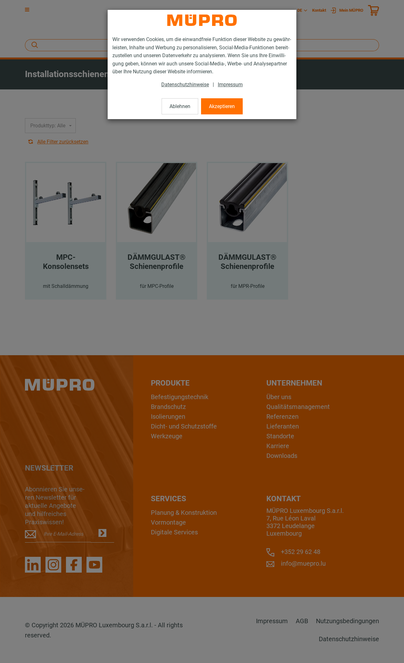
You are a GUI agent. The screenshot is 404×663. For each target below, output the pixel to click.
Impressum (230, 85)
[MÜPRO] (202, 20)
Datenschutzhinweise (185, 85)
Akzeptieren (222, 106)
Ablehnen (179, 106)
